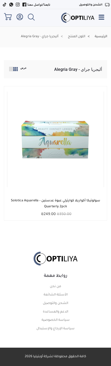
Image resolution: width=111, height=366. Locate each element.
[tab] (15, 70)
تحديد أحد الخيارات (59, 200)
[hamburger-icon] (101, 19)
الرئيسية (101, 37)
